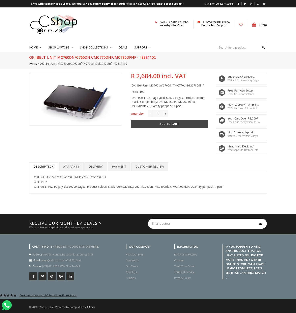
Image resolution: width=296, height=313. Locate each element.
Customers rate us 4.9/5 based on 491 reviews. (48, 295)
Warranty (71, 166)
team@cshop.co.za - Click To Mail (61, 260)
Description (43, 166)
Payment (119, 166)
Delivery (96, 166)
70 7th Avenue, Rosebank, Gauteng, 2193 (68, 254)
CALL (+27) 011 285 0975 (173, 22)
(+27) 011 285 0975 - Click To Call (61, 266)
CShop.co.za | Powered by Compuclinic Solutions (67, 307)
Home (33, 63)
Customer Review (150, 166)
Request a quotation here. (77, 246)
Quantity (137, 113)
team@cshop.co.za (216, 22)
